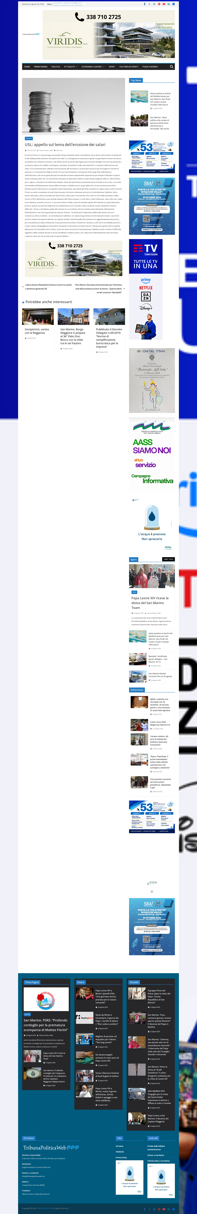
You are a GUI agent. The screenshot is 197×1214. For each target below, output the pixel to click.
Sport (112, 66)
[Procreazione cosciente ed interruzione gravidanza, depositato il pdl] (139, 785)
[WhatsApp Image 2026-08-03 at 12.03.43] (152, 179)
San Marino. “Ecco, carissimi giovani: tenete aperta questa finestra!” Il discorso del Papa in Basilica (159, 1020)
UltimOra (59, 150)
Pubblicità (120, 1152)
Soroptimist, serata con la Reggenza (37, 331)
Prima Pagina (40, 66)
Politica (56, 66)
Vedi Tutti (168, 559)
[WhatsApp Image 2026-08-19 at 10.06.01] (152, 142)
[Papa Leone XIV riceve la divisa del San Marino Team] (152, 576)
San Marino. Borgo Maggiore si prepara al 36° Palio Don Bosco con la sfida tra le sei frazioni (72, 336)
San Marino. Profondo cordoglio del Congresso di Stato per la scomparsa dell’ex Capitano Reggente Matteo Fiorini (54, 1076)
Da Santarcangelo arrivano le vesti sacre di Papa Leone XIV (107, 1057)
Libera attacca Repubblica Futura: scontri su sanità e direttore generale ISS (48, 286)
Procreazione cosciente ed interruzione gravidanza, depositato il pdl (160, 783)
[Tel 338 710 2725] (108, 12)
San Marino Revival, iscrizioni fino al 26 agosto (160, 675)
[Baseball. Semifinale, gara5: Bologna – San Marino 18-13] (137, 661)
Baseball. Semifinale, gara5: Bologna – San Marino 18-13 (158, 659)
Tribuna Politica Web (46, 150)
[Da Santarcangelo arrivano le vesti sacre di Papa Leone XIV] (84, 1060)
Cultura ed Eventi (128, 66)
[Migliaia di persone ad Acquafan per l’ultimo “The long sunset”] (84, 1041)
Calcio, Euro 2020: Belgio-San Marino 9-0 (160, 723)
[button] (76, 67)
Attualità (69, 66)
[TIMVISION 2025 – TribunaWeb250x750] (146, 240)
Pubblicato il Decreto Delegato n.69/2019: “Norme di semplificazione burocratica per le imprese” (109, 338)
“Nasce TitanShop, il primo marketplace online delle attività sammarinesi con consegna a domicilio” (160, 762)
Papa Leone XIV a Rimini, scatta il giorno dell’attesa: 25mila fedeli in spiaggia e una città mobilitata (106, 1094)
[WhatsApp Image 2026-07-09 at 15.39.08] (152, 497)
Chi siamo (119, 1146)
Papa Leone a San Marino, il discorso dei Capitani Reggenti (158, 1118)
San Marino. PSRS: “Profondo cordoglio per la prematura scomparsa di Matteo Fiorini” (46, 1025)
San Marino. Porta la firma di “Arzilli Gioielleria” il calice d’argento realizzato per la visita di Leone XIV (159, 1072)
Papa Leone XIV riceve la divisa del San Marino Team (150, 603)
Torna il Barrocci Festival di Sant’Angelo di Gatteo (107, 1074)
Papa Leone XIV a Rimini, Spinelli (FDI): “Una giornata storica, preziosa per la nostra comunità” (106, 996)
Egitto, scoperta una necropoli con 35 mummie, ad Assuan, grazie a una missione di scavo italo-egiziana (160, 705)
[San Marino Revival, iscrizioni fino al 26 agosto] (137, 676)
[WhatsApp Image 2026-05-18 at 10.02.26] (152, 419)
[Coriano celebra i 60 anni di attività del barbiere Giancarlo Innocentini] (139, 742)
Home (27, 66)
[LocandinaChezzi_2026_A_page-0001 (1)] (152, 350)
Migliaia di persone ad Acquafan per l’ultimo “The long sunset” (106, 1039)
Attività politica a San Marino (158, 1161)
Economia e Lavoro (92, 66)
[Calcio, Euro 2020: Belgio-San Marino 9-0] (139, 725)
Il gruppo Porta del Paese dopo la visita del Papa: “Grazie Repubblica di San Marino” (159, 996)
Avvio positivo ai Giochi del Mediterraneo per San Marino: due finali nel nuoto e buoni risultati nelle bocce (160, 99)
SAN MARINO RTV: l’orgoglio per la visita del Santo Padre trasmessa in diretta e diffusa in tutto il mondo (159, 1097)
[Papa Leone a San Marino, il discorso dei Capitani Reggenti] (137, 1120)
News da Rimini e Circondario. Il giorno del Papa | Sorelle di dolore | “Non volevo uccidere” (107, 1019)
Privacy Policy (121, 1157)
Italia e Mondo (150, 66)
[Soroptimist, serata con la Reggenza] (38, 310)
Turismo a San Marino (155, 1155)
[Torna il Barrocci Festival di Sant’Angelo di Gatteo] (84, 1077)
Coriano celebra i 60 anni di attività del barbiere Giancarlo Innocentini (159, 740)
